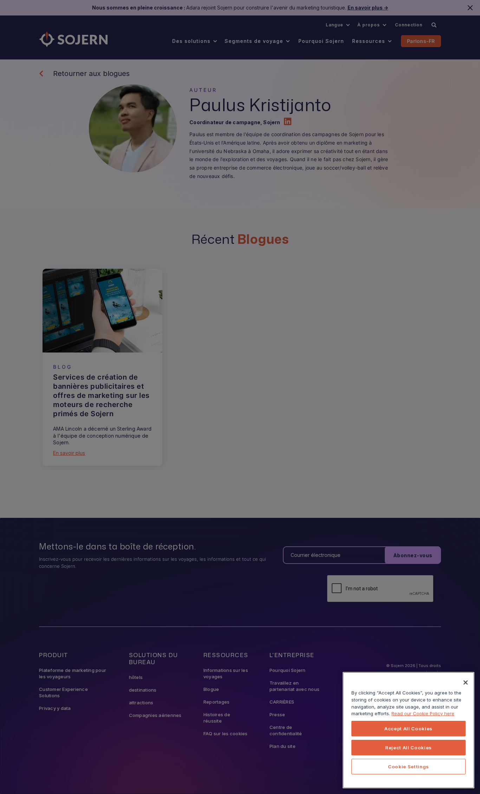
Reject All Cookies (408, 747)
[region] (408, 730)
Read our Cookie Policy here (422, 713)
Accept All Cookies (408, 728)
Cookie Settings (408, 766)
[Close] (465, 682)
